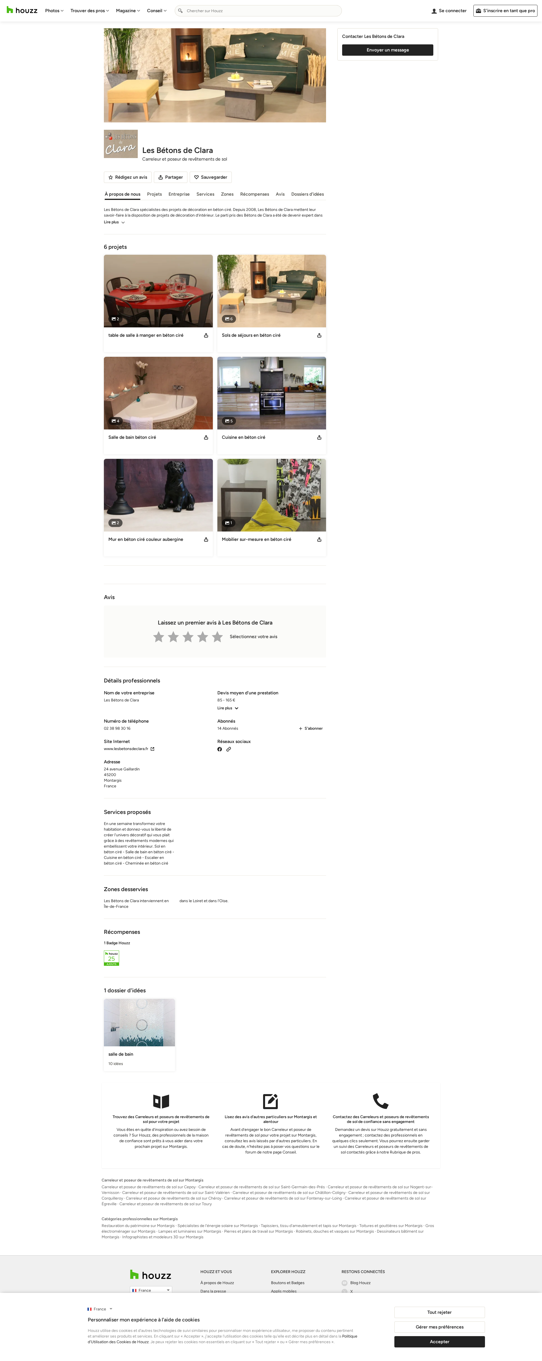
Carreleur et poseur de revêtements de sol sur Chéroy (173, 1198)
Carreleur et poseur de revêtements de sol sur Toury (165, 1204)
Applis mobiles (284, 1291)
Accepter (439, 1341)
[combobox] (258, 10)
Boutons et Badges (288, 1282)
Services (205, 194)
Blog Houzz (360, 1282)
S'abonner (314, 728)
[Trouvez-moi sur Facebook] (219, 748)
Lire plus (111, 222)
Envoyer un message (388, 50)
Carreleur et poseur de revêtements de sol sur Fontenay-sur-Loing (283, 1198)
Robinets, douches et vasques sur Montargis (335, 1231)
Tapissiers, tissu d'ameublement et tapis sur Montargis (309, 1225)
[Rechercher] (180, 10)
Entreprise (179, 194)
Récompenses (254, 194)
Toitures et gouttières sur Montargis (391, 1225)
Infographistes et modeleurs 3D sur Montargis (163, 1237)
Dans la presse (213, 1291)
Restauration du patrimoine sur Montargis (138, 1225)
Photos (52, 10)
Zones (227, 194)
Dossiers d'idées (307, 194)
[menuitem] (54, 10)
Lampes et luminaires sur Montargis (189, 1231)
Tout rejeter (439, 1312)
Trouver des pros (88, 10)
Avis (280, 194)
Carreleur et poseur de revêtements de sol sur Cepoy (149, 1187)
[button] (215, 954)
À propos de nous (122, 194)
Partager (174, 177)
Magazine (126, 10)
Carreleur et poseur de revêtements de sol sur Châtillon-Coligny (289, 1192)
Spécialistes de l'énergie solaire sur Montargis (218, 1225)
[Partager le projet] (206, 335)
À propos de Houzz (217, 1282)
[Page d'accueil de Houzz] (150, 1274)
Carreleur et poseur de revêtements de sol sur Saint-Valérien (176, 1192)
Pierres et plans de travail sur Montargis (258, 1231)
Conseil (154, 10)
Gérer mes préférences (440, 1327)
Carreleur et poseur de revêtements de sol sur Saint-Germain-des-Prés (261, 1187)
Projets (154, 194)
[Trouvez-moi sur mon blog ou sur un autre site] (228, 748)
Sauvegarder (214, 177)
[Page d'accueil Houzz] (22, 9)
